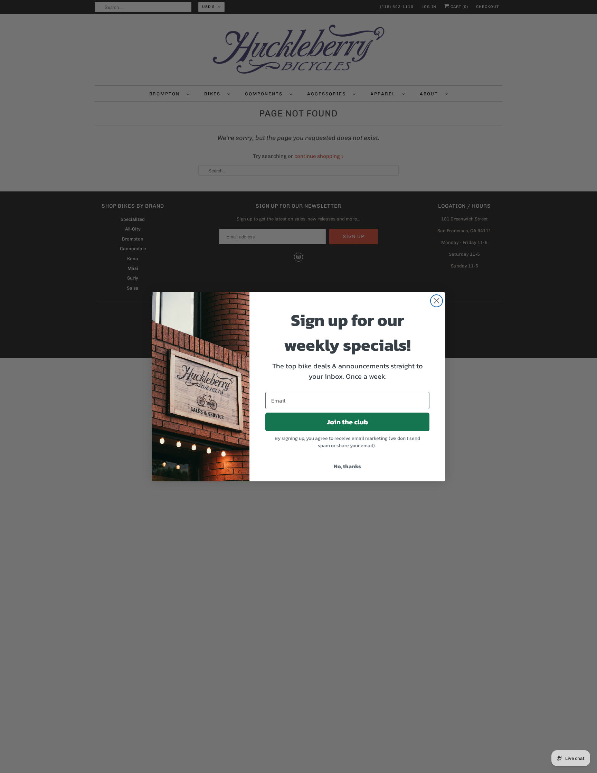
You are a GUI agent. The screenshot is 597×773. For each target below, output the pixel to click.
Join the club (347, 422)
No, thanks (347, 466)
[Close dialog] (436, 301)
